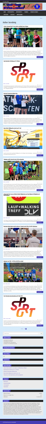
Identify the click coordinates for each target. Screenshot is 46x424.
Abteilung (6, 14)
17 (24, 328)
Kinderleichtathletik (7, 383)
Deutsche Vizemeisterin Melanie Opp (10, 93)
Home (41, 18)
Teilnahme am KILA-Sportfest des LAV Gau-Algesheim (14, 159)
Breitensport (19, 12)
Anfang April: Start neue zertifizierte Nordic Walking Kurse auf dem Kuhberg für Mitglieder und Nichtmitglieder (22, 194)
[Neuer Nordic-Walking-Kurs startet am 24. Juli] (23, 139)
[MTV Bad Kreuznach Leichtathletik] (22, 6)
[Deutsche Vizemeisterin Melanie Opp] (23, 105)
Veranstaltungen (34, 12)
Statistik (12, 14)
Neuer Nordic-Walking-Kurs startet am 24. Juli (12, 128)
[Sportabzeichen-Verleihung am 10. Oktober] (23, 72)
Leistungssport (6, 385)
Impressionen (19, 14)
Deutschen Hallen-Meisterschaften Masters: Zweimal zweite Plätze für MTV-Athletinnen (20, 226)
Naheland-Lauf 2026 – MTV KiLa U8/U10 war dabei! (13, 261)
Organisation (6, 386)
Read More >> (39, 57)
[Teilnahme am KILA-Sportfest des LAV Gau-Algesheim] (23, 171)
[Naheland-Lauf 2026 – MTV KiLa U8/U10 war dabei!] (23, 272)
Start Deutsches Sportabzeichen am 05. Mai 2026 (13, 296)
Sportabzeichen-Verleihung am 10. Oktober (12, 61)
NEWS (5, 12)
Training (26, 12)
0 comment (40, 50)
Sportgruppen (11, 12)
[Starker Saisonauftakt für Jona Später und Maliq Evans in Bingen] (23, 37)
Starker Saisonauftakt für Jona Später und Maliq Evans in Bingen (16, 26)
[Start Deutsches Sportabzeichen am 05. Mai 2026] (23, 307)
